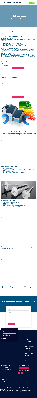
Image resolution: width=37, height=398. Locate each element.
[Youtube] (22, 373)
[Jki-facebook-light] (19, 373)
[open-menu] (1, 2)
